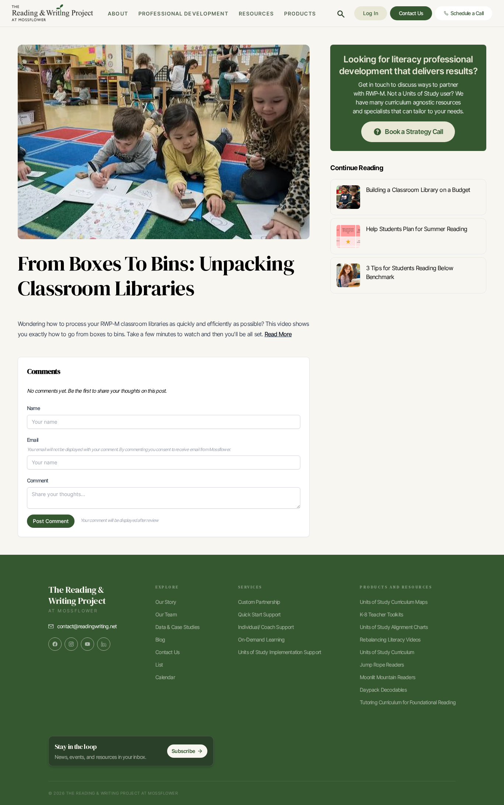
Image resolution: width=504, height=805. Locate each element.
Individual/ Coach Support (266, 627)
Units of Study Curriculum (387, 652)
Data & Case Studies (177, 627)
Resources (256, 13)
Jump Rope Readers (382, 664)
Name (33, 408)
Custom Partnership (259, 602)
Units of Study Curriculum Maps (393, 602)
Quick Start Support (259, 614)
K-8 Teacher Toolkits (381, 614)
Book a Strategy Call (414, 131)
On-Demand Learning (261, 639)
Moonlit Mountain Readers (387, 677)
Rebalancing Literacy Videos (390, 639)
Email (32, 440)
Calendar (165, 677)
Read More (278, 334)
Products (300, 13)
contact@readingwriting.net (87, 626)
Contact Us (167, 652)
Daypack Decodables (383, 690)
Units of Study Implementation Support (279, 652)
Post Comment (51, 521)
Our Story (165, 602)
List (159, 664)
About (118, 13)
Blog (160, 639)
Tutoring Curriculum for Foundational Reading (408, 702)
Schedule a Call (467, 13)
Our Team (166, 614)
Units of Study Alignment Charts (394, 627)
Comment (37, 480)
